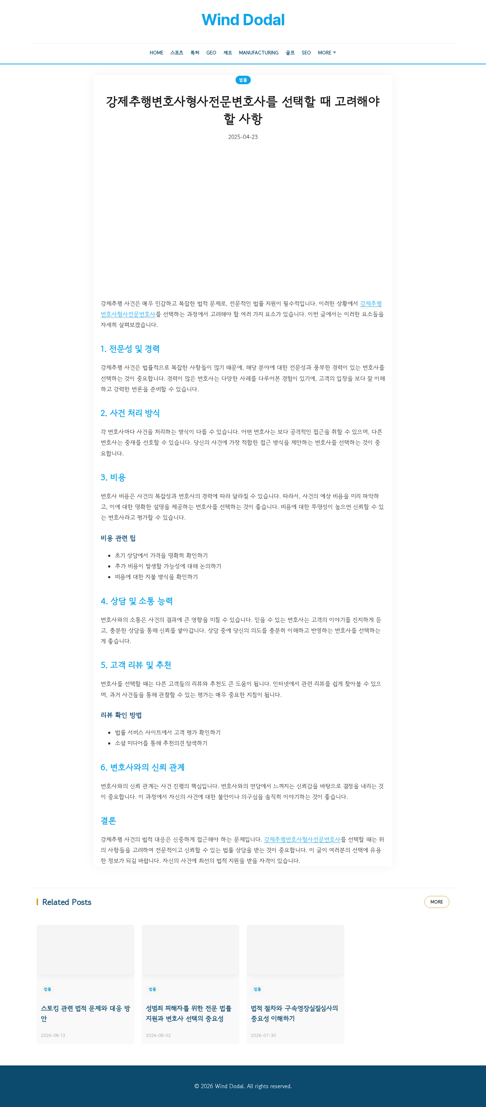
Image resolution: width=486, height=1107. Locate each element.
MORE (436, 901)
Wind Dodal (243, 19)
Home (156, 52)
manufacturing (259, 52)
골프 (290, 52)
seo (306, 52)
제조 (227, 52)
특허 (194, 52)
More (327, 52)
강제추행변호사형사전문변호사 (302, 839)
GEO (211, 52)
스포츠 (176, 52)
